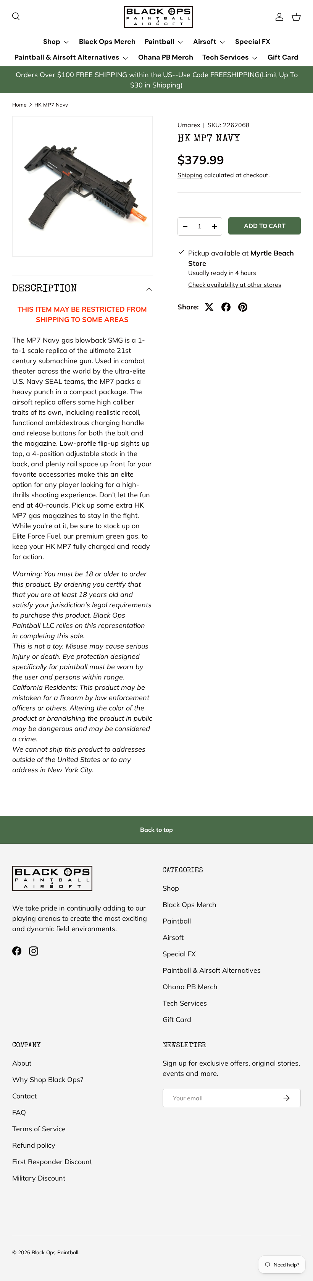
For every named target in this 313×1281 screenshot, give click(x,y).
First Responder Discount (52, 1161)
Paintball (177, 921)
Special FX (252, 41)
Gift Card (283, 57)
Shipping (190, 175)
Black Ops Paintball (55, 1252)
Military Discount (38, 1178)
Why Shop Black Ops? (47, 1079)
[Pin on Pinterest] (242, 307)
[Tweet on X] (209, 307)
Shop (171, 888)
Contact (24, 1096)
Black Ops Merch (107, 41)
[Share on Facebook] (226, 307)
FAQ (19, 1112)
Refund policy (33, 1145)
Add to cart (265, 226)
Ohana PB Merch (165, 57)
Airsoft (173, 937)
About (21, 1063)
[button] (296, 16)
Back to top (156, 829)
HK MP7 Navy (51, 104)
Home (19, 104)
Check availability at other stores (234, 284)
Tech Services (185, 1003)
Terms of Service (39, 1128)
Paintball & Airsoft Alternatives (212, 970)
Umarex (188, 125)
